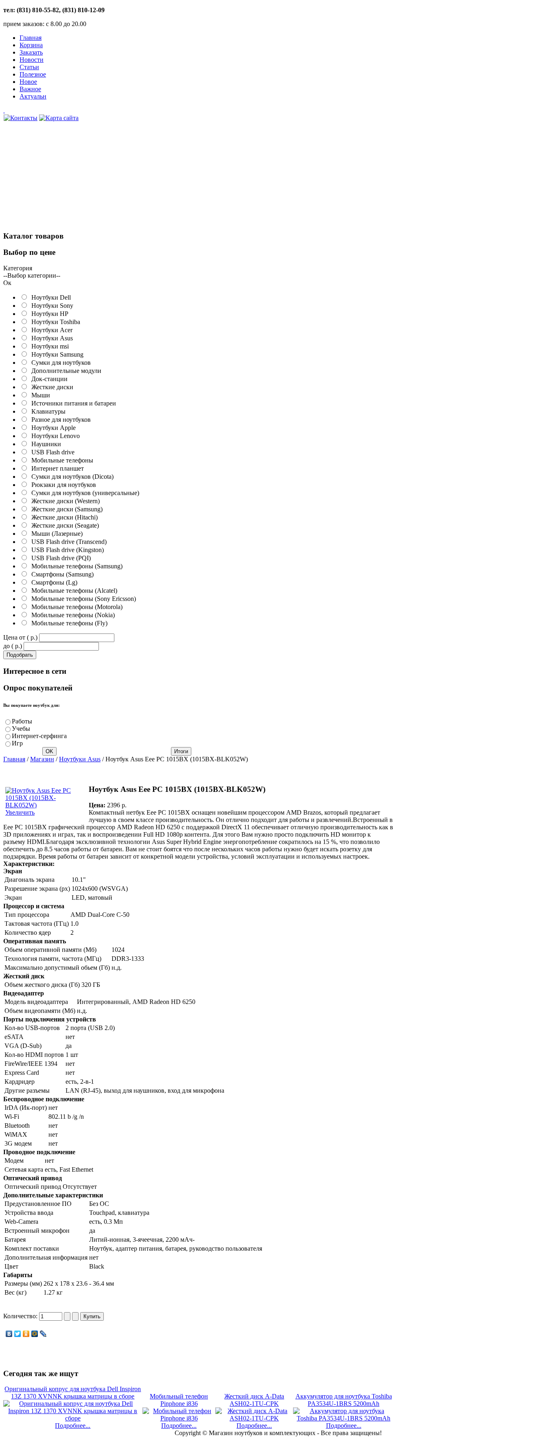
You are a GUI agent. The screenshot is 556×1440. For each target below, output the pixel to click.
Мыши (39, 395)
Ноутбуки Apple (52, 427)
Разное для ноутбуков (59, 419)
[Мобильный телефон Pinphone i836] (178, 1418)
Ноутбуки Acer (50, 330)
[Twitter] (17, 1333)
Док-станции (48, 378)
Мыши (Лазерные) (55, 533)
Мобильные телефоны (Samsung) (75, 566)
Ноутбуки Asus (50, 338)
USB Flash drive (51, 452)
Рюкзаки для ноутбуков (62, 484)
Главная (14, 759)
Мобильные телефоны (60, 460)
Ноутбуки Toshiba (54, 321)
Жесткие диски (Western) (64, 501)
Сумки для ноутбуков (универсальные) (83, 492)
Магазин (42, 759)
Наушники (44, 444)
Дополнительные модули (64, 370)
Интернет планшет (56, 468)
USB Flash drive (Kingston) (66, 549)
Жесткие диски (50, 387)
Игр (17, 743)
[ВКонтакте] (9, 1333)
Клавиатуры (47, 411)
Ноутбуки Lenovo (54, 435)
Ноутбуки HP (48, 313)
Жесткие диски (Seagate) (63, 525)
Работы (22, 721)
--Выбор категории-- (31, 275)
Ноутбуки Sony (50, 305)
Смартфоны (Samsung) (61, 574)
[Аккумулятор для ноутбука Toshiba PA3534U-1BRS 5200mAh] (343, 1418)
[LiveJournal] (43, 1333)
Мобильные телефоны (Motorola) (75, 606)
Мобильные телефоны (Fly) (67, 623)
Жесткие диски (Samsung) (65, 509)
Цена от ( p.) (20, 637)
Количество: (21, 1316)
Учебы (21, 728)
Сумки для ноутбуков (59, 362)
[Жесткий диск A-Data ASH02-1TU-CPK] (254, 1418)
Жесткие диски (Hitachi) (63, 517)
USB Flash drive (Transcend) (67, 541)
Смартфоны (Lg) (52, 582)
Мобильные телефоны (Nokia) (71, 615)
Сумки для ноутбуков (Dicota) (71, 476)
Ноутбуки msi (48, 346)
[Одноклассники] (26, 1333)
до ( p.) (12, 645)
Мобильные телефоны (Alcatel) (72, 590)
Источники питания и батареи (72, 403)
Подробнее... (72, 1425)
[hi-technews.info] (198, 110)
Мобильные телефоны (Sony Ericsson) (82, 598)
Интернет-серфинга (39, 735)
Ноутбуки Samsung (55, 354)
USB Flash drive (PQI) (59, 558)
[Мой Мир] (35, 1333)
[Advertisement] (64, 181)
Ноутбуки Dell (49, 297)
